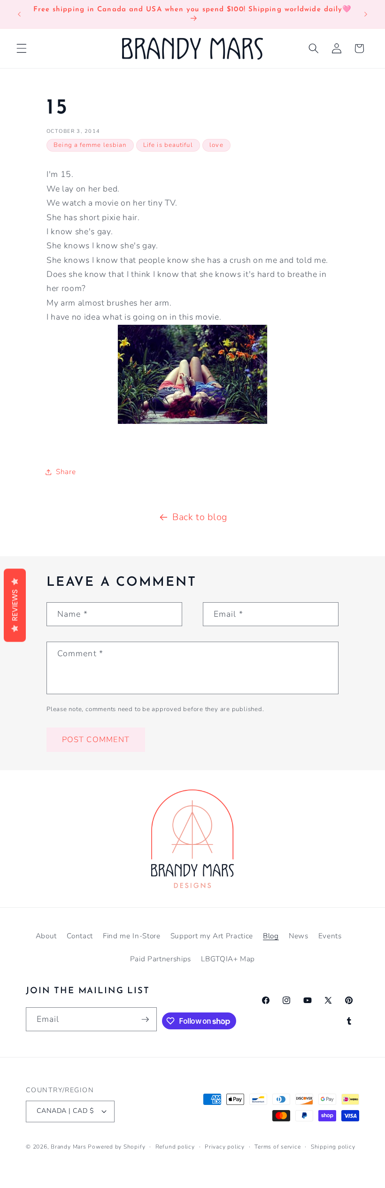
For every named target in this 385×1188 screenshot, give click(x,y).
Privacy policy (225, 1146)
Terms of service (277, 1146)
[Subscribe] (145, 1019)
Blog (271, 936)
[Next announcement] (365, 14)
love (216, 145)
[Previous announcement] (19, 14)
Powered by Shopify (116, 1146)
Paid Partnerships (160, 959)
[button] (21, 48)
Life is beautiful (168, 145)
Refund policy (175, 1146)
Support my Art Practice (211, 936)
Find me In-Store (132, 936)
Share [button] (66, 471)
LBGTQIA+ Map (228, 959)
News (298, 936)
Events (330, 936)
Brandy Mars (68, 1146)
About (46, 936)
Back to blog (199, 517)
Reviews (14, 605)
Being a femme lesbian (90, 145)
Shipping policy (333, 1146)
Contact (80, 936)
